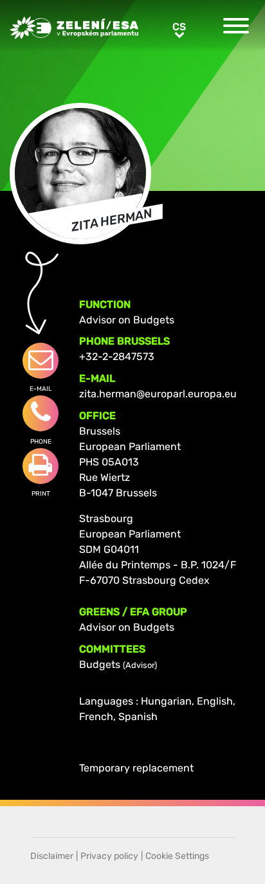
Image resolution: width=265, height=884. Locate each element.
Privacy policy (109, 856)
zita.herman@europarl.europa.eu (158, 394)
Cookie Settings (177, 856)
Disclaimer (51, 856)
